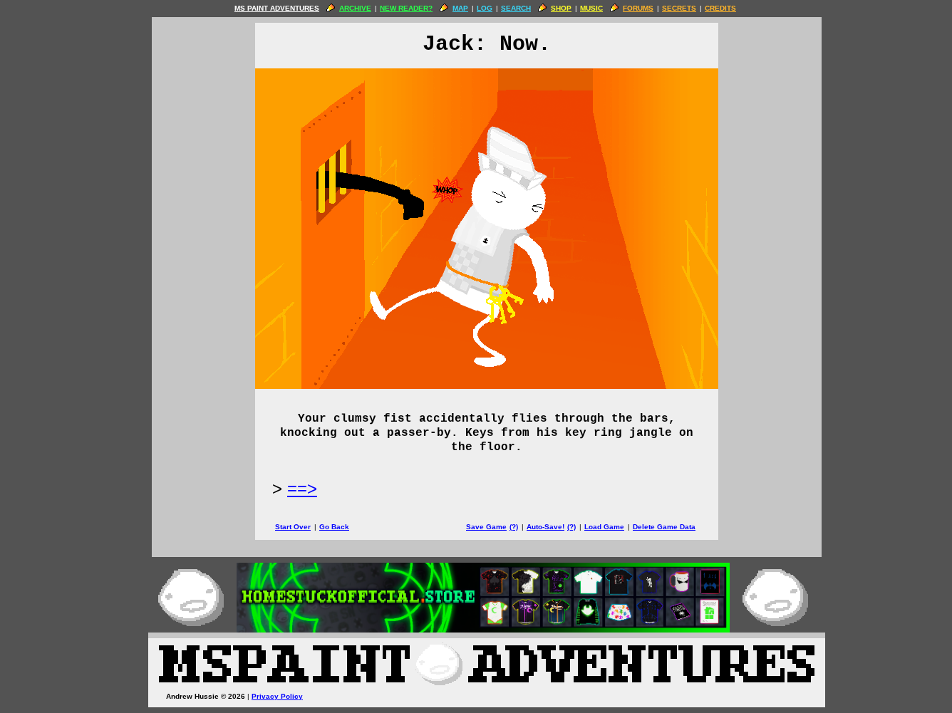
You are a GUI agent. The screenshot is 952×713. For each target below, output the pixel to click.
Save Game (486, 527)
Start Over (293, 527)
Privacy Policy (277, 696)
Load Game (604, 527)
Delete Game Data (664, 527)
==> (302, 488)
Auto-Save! (545, 527)
